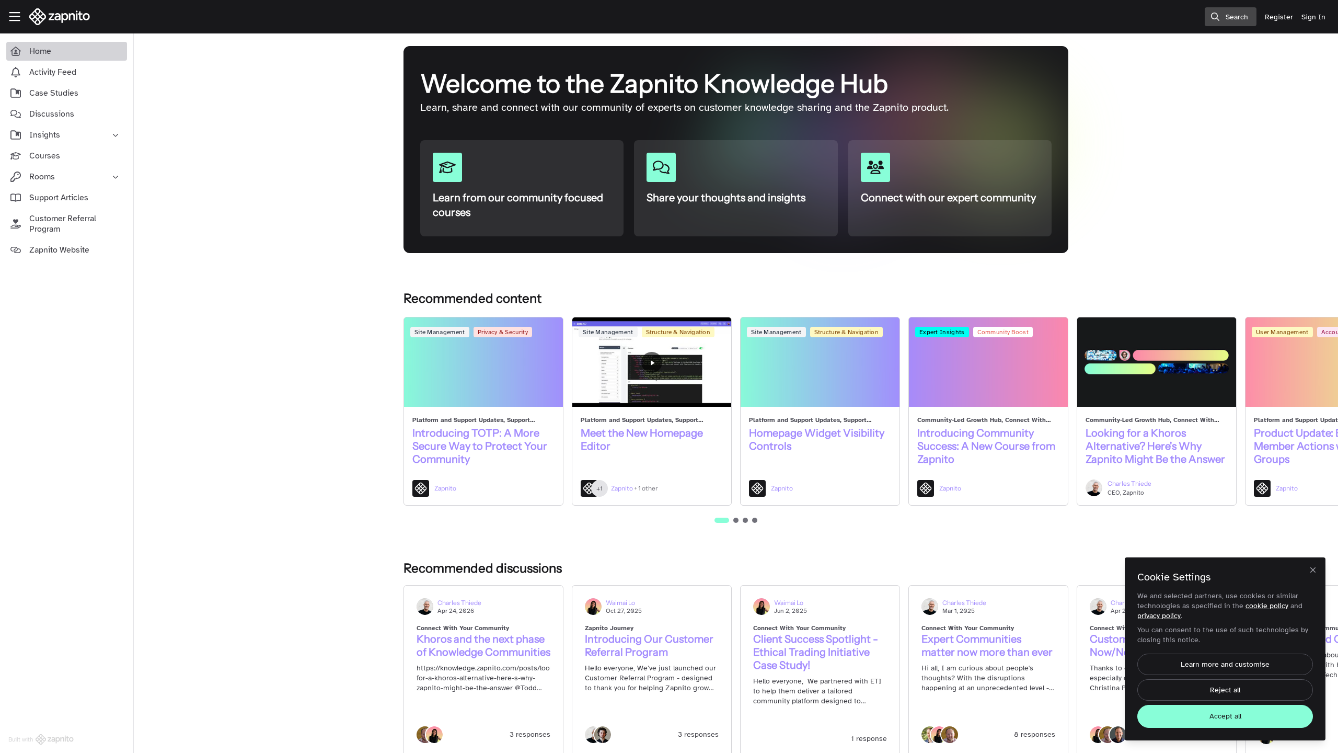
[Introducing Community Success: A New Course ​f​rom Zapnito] (988, 362)
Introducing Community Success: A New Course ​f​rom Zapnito (986, 446)
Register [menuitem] (1279, 17)
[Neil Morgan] (1118, 734)
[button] (721, 520)
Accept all (1225, 716)
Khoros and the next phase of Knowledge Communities (483, 645)
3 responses (530, 734)
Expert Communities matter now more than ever (987, 645)
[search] (1230, 16)
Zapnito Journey (609, 628)
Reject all (1225, 690)
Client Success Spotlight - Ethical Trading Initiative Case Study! (815, 652)
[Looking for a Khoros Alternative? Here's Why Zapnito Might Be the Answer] (1156, 362)
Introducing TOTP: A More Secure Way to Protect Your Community (479, 446)
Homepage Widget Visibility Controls (816, 439)
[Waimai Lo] (434, 734)
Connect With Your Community (463, 628)
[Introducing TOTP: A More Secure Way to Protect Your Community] (483, 362)
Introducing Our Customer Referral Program (649, 645)
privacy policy (1159, 615)
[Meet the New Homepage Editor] (651, 362)
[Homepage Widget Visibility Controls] (820, 362)
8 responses (1034, 734)
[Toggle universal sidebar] (14, 16)
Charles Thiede (1129, 483)
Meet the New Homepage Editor (642, 439)
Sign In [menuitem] (1313, 17)
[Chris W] (602, 734)
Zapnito (445, 488)
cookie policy (1266, 605)
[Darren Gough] (949, 734)
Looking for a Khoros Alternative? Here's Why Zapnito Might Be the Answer (1155, 446)
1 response (869, 738)
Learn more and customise (1225, 664)
